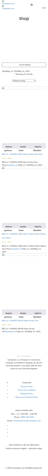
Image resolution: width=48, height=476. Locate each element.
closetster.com (13, 165)
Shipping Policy (26, 394)
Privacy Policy (27, 386)
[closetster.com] (8, 2)
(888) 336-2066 (27, 417)
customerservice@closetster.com (27, 421)
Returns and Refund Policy (26, 397)
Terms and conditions (27, 390)
